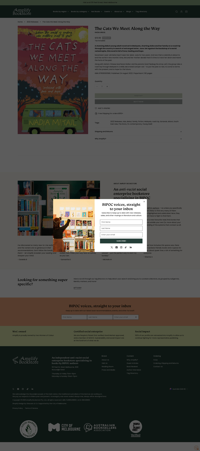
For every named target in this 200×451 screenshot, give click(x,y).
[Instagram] (121, 247)
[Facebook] (117, 247)
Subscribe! (121, 241)
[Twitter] (112, 247)
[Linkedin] (131, 247)
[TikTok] (126, 247)
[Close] (144, 201)
